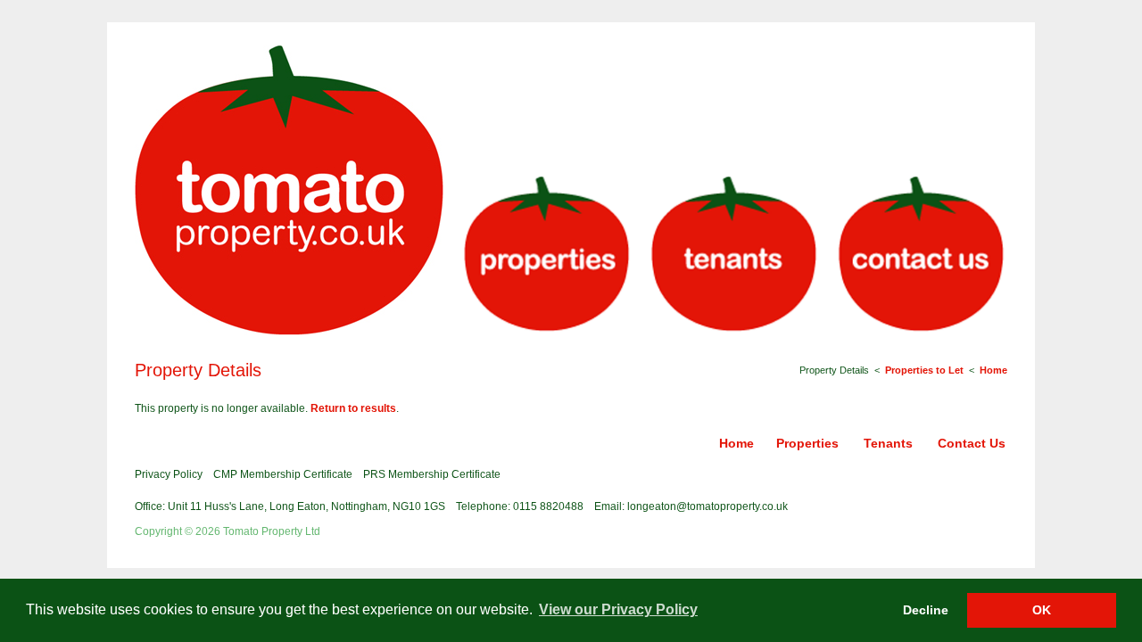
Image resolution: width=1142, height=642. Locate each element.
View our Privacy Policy (618, 609)
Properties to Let (924, 370)
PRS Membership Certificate (432, 474)
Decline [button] (925, 610)
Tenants (888, 443)
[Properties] (546, 255)
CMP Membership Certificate (282, 474)
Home (993, 370)
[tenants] (733, 255)
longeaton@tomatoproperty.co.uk (707, 506)
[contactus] (920, 255)
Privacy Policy (169, 474)
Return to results (353, 408)
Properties (807, 443)
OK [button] (1041, 610)
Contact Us (971, 443)
